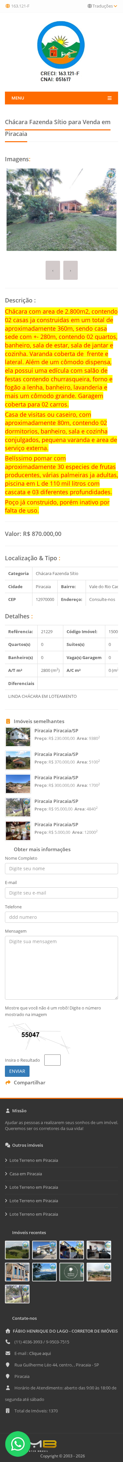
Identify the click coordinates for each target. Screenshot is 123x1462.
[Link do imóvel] (18, 1251)
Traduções (102, 6)
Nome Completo (21, 858)
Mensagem (16, 931)
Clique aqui (40, 1353)
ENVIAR (17, 1071)
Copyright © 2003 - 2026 (61, 1456)
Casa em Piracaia (26, 1174)
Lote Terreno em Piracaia (34, 1160)
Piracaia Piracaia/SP (56, 730)
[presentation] (53, 270)
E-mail (11, 882)
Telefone (13, 907)
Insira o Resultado (22, 1060)
